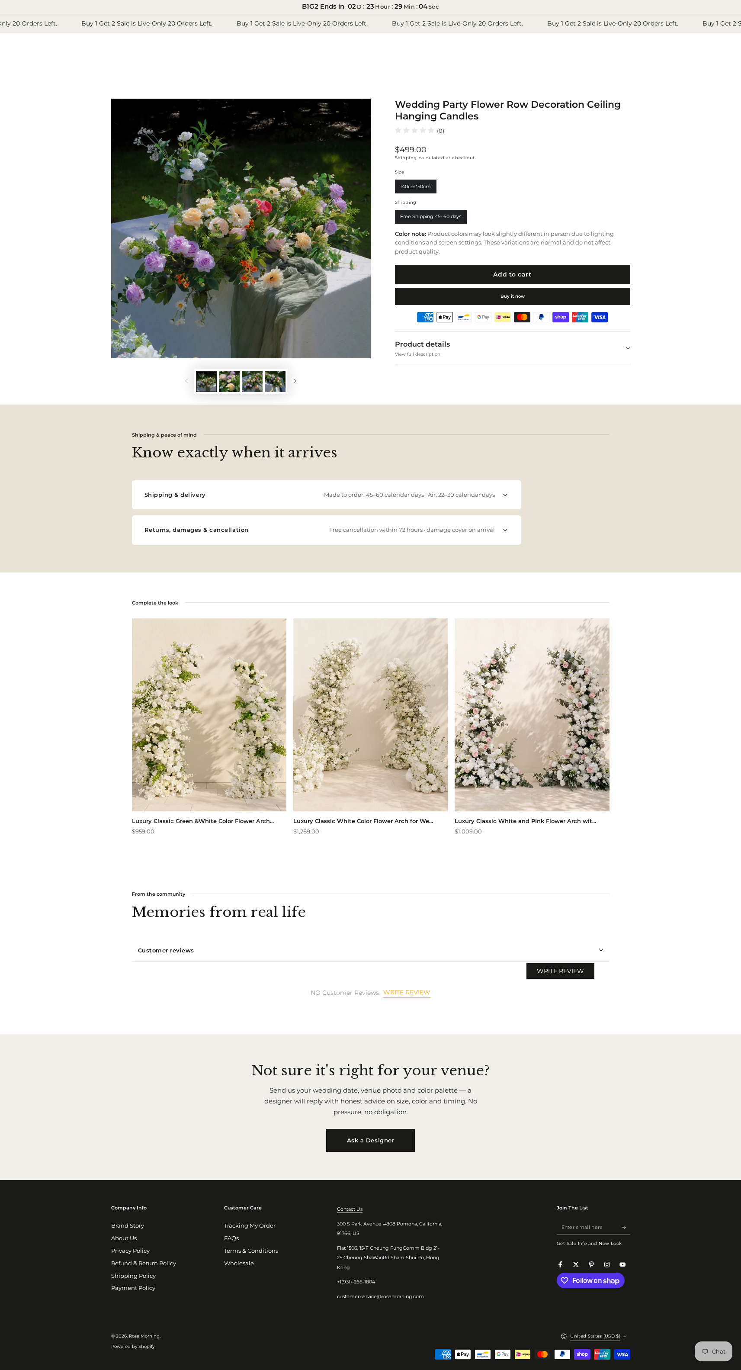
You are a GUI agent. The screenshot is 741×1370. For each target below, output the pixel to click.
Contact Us (349, 1209)
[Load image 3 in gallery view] (252, 381)
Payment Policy (133, 1288)
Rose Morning (144, 1336)
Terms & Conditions (251, 1251)
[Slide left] (186, 381)
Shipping (406, 157)
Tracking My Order (250, 1225)
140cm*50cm (415, 188)
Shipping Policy (133, 1276)
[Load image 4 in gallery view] (275, 381)
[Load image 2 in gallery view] (229, 381)
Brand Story (127, 1225)
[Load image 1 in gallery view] (206, 381)
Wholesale (239, 1263)
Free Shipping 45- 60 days (431, 218)
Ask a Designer (370, 1140)
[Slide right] (295, 381)
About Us (124, 1238)
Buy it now (512, 296)
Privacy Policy (130, 1251)
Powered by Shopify (132, 1346)
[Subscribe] (626, 1227)
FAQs (231, 1238)
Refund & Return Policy (143, 1263)
